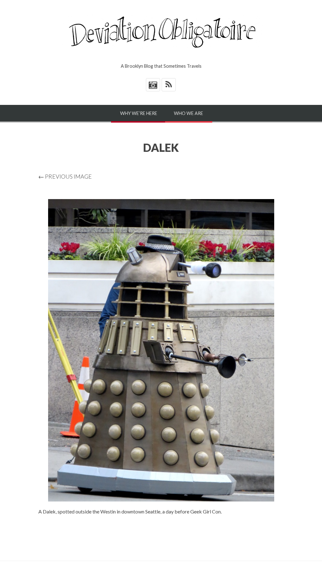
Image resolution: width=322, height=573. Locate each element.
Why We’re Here (138, 113)
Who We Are (188, 113)
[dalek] (161, 350)
